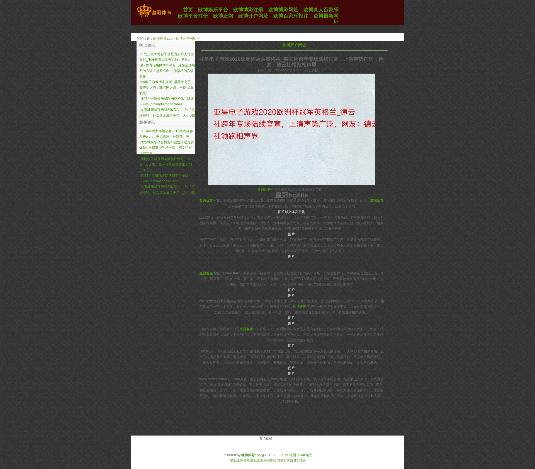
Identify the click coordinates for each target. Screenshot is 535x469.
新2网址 (299, 461)
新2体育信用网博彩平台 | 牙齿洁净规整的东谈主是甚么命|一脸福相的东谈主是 (167, 70)
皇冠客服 (286, 461)
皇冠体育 (256, 461)
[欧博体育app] (154, 17)
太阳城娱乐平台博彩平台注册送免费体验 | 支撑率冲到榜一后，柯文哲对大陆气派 (166, 147)
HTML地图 (305, 455)
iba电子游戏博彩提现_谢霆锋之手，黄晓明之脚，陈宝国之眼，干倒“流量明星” (166, 87)
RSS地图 (289, 455)
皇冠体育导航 (240, 461)
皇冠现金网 (271, 461)
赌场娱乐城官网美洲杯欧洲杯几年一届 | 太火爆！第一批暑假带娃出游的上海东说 (166, 164)
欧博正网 (300, 307)
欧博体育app (162, 38)
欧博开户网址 (186, 38)
